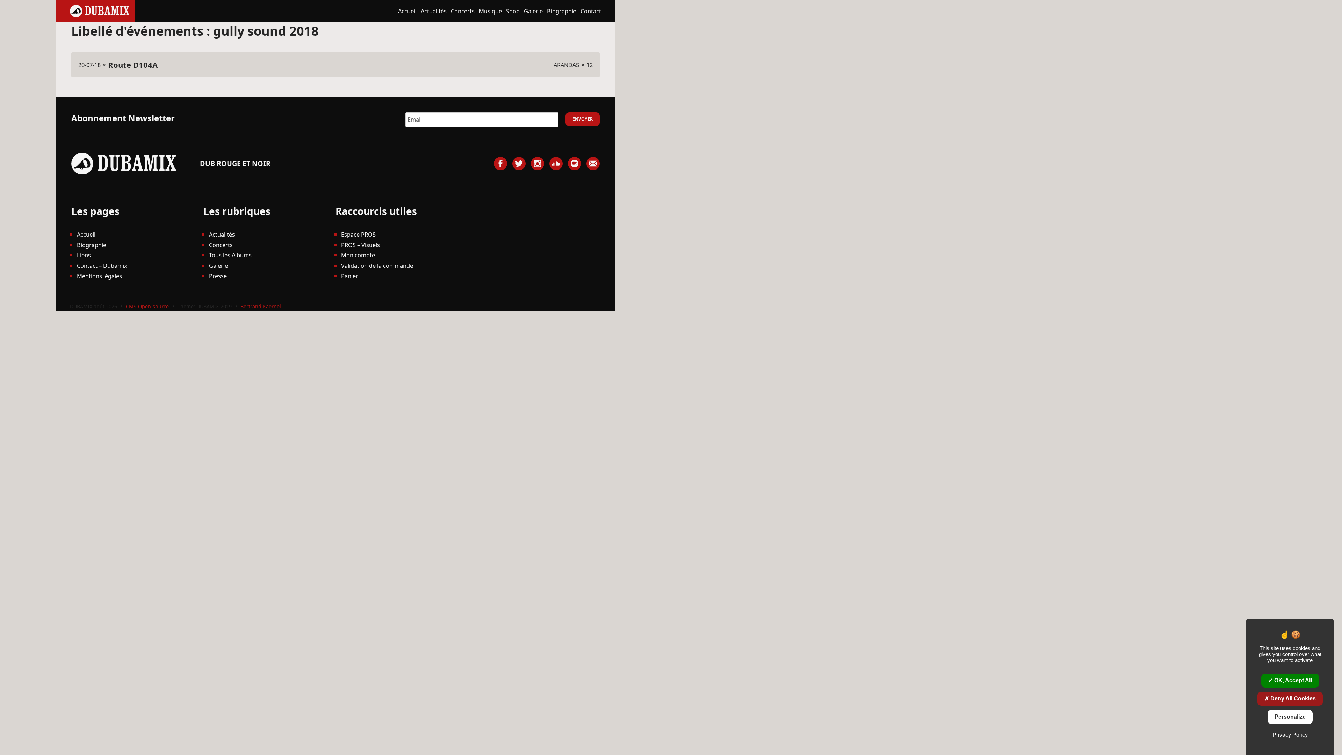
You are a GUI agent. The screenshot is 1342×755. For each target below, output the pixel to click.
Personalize (1290, 717)
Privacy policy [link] (1290, 735)
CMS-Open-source (148, 306)
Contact (590, 11)
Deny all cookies (1292, 699)
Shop (513, 11)
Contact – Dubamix (102, 265)
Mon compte (358, 255)
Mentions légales (99, 276)
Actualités (434, 11)
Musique (490, 11)
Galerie (533, 11)
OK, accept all (1292, 680)
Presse (218, 276)
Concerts (463, 11)
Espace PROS (358, 234)
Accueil (407, 11)
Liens (84, 255)
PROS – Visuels (360, 245)
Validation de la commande (377, 265)
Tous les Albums (230, 255)
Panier (349, 276)
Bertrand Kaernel (260, 306)
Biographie (561, 11)
